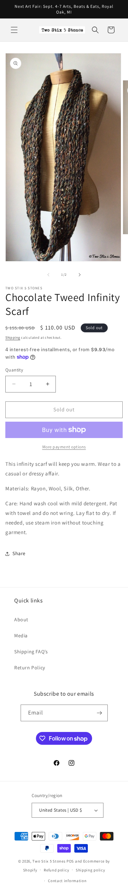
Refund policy (56, 870)
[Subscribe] (99, 713)
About (21, 619)
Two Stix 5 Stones (48, 861)
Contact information (67, 880)
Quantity (14, 370)
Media (21, 635)
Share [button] (19, 553)
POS (70, 861)
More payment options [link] (64, 446)
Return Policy (29, 667)
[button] (14, 30)
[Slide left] (48, 275)
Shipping (12, 337)
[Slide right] (79, 275)
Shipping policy (90, 870)
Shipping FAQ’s (31, 651)
